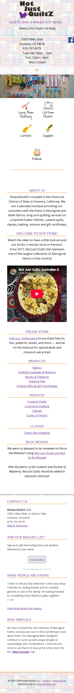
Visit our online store (23, 338)
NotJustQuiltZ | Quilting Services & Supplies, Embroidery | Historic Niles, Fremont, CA (37, 10)
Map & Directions (17, 525)
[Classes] (26, 144)
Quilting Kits (37, 381)
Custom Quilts (37, 402)
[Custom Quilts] (48, 121)
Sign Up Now (37, 559)
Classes (37, 411)
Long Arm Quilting (37, 406)
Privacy (46, 680)
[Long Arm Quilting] (26, 121)
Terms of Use (59, 680)
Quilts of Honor (37, 415)
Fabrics (37, 368)
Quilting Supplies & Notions (37, 372)
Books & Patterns (37, 377)
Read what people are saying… (25, 608)
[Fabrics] (37, 167)
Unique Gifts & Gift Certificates (37, 386)
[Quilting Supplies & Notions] (48, 144)
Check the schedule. (37, 433)
